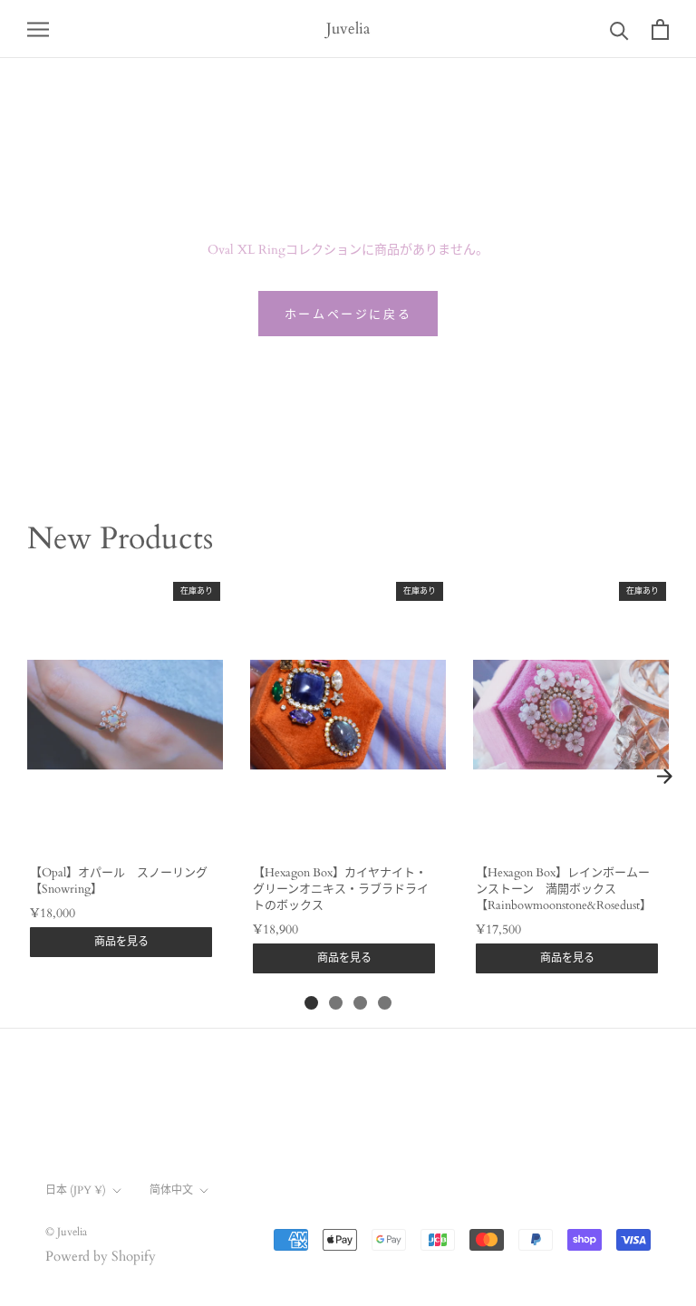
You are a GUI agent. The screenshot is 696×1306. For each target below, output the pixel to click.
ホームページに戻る (348, 314)
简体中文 (171, 1190)
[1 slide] (311, 1003)
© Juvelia (66, 1231)
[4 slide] (385, 1003)
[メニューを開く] (38, 28)
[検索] (619, 29)
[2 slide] (336, 1003)
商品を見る (121, 941)
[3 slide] (360, 1003)
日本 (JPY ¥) (75, 1190)
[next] (664, 776)
